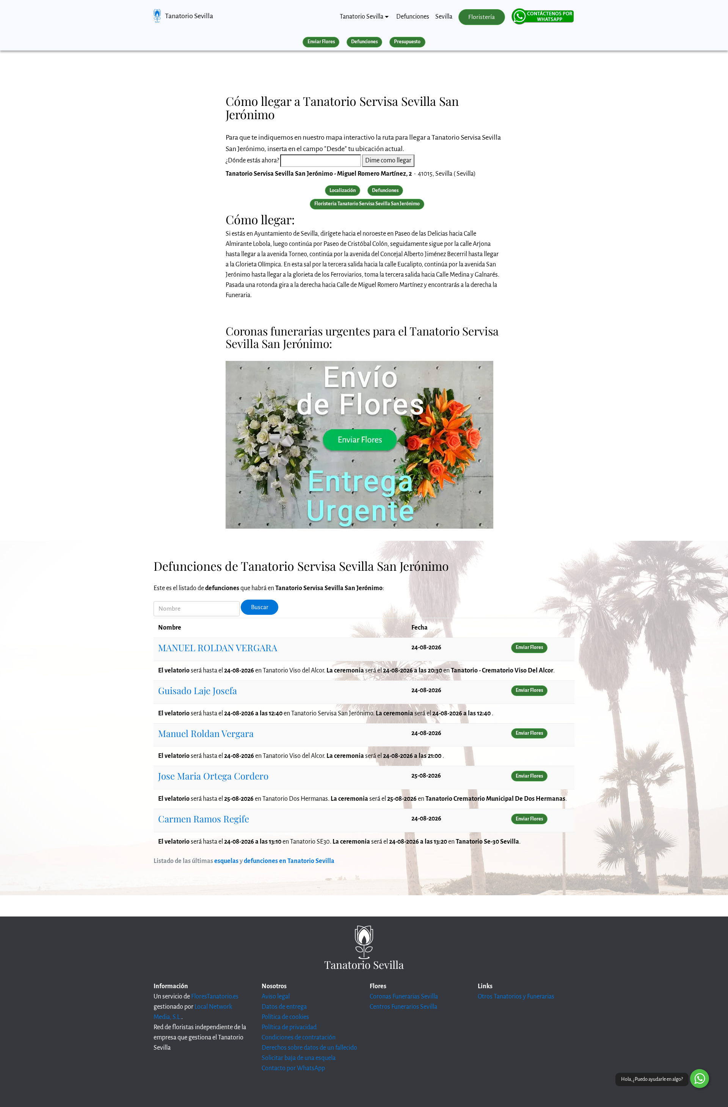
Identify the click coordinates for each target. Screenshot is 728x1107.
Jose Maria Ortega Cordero (213, 776)
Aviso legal (276, 996)
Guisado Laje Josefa (197, 690)
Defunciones (412, 16)
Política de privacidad (289, 1027)
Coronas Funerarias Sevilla (404, 996)
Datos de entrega (284, 1006)
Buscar (259, 607)
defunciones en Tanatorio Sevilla (289, 861)
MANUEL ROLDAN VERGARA (217, 647)
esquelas (226, 861)
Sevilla (443, 16)
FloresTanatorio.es (214, 996)
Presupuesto (407, 41)
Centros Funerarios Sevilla (403, 1006)
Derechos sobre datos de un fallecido (309, 1047)
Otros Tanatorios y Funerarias (516, 996)
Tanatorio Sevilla (189, 16)
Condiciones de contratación (299, 1037)
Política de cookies (285, 1017)
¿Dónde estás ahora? (252, 160)
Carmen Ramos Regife (203, 819)
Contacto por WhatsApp (293, 1068)
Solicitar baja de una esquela (299, 1058)
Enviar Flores (321, 41)
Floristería (481, 17)
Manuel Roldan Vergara (206, 733)
